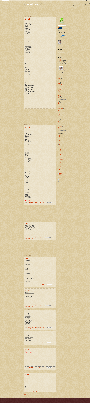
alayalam (62, 35)
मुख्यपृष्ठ (40, 394)
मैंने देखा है (27, 19)
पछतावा (27, 290)
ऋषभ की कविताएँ (32, 4)
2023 (60, 135)
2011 (60, 145)
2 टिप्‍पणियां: (43, 327)
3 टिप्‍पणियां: (43, 284)
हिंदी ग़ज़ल (59, 128)
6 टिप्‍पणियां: (43, 202)
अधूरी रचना (59, 79)
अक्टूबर (61, 162)
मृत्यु (26, 203)
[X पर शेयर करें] (49, 202)
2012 (60, 144)
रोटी (58, 120)
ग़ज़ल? (59, 91)
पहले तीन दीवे (28, 349)
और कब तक (28, 333)
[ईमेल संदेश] (46, 202)
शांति (35, 391)
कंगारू (58, 85)
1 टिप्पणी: (43, 237)
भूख (58, 115)
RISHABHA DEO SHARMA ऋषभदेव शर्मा (62, 45)
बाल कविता (59, 114)
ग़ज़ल (58, 90)
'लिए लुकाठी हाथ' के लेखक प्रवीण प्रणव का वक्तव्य (64, 68)
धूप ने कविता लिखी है (60, 108)
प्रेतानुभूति (27, 374)
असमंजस (59, 82)
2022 (60, 136)
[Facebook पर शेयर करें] (50, 202)
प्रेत (31, 391)
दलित (58, 103)
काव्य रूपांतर (59, 89)
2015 (60, 140)
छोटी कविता (27, 238)
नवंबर (60, 149)
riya (59, 34)
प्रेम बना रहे (27, 107)
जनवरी (60, 167)
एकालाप (59, 83)
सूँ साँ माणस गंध (29, 203)
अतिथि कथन (59, 78)
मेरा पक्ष (59, 119)
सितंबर (60, 163)
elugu (63, 34)
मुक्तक (59, 116)
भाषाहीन (27, 258)
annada (59, 35)
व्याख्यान (59, 121)
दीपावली (59, 104)
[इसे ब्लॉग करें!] (48, 202)
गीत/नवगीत (59, 95)
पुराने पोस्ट (54, 394)
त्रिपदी (59, 102)
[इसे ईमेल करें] (47, 202)
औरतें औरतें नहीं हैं (60, 84)
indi (64, 35)
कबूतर (27, 391)
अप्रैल (60, 166)
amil (65, 34)
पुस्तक (58, 109)
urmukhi (61, 34)
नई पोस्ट (25, 394)
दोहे (58, 107)
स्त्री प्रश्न (59, 127)
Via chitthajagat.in (60, 36)
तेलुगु (58, 101)
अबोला (26, 312)
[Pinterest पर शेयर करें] (51, 202)
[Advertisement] (40, 116)
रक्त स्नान (27, 223)
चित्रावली (59, 96)
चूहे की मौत (27, 127)
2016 (60, 139)
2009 (60, 169)
